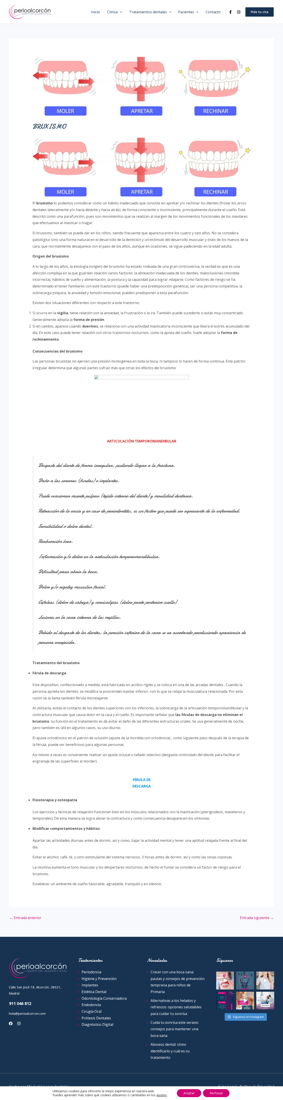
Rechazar (216, 1093)
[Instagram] (239, 12)
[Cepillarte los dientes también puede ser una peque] (245, 1001)
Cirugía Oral (91, 1011)
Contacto (213, 12)
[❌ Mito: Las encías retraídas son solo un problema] (225, 1001)
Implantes (90, 985)
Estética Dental (94, 991)
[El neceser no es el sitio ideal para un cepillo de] (245, 980)
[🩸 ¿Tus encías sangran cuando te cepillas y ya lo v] (225, 980)
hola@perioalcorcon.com (27, 1013)
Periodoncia (91, 972)
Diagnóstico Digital (97, 1024)
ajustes (161, 1095)
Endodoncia (91, 1004)
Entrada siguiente (257, 917)
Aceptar (189, 1093)
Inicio (95, 12)
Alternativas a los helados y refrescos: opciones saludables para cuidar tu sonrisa (176, 1007)
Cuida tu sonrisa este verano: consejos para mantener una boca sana (175, 1029)
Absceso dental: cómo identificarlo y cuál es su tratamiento (170, 1051)
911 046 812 (20, 1003)
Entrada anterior (25, 917)
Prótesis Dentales (96, 1018)
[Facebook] (230, 12)
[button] (120, 12)
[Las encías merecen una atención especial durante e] (265, 1001)
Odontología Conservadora (104, 998)
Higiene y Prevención (99, 978)
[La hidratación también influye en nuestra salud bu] (265, 980)
